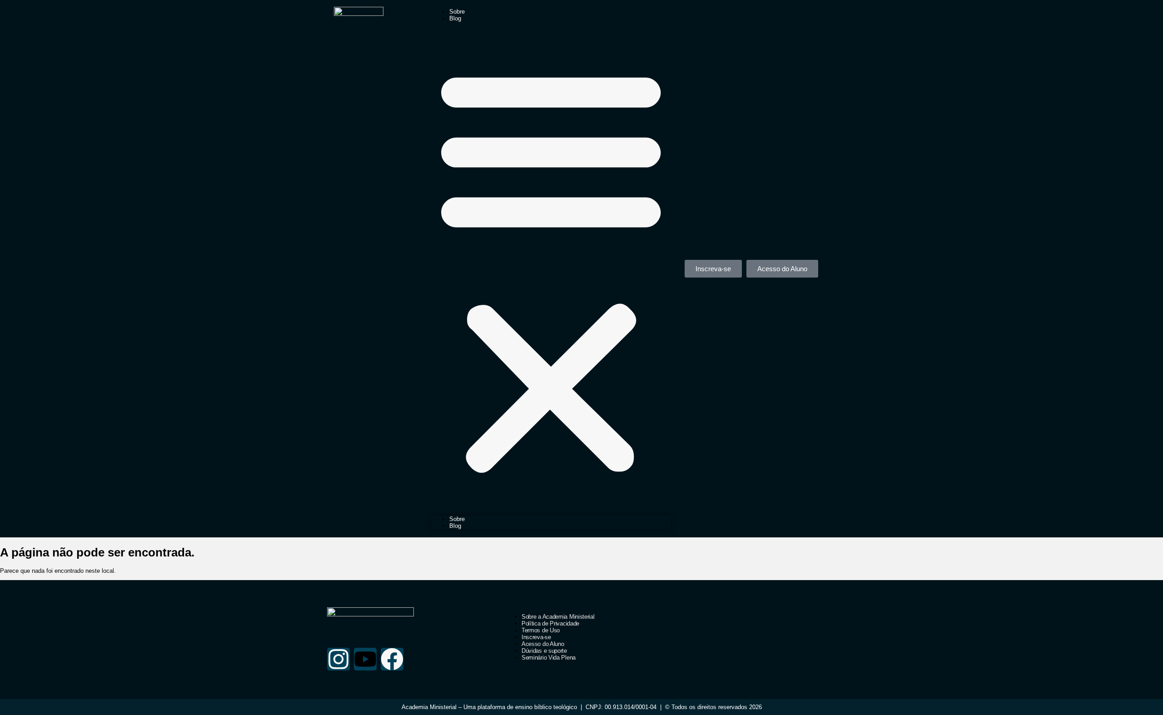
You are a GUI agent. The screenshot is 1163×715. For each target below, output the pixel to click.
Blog (455, 18)
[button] (551, 269)
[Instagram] (338, 659)
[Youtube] (365, 659)
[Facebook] (392, 659)
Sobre (457, 11)
